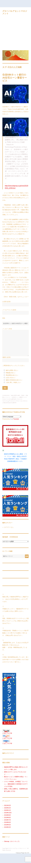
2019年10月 (8, 812)
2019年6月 (7, 822)
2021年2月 (7, 805)
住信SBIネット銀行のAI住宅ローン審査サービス (14, 77)
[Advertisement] (15, 32)
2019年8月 (7, 817)
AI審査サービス (23, 397)
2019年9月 (7, 815)
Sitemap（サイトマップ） (12, 841)
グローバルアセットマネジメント (17, 848)
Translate (16, 419)
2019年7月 (7, 820)
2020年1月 (7, 810)
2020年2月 (7, 808)
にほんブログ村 (7, 733)
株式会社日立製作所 (11, 402)
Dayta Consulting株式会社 (9, 399)
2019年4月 (7, 827)
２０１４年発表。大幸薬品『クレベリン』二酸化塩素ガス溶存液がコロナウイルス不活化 (16, 784)
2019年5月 (7, 824)
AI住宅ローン (15, 397)
